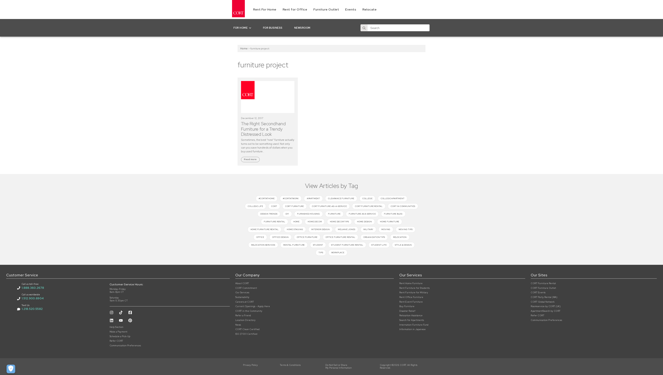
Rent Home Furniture (411, 283)
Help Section (116, 327)
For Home (240, 27)
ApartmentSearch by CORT (545, 311)
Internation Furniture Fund (414, 325)
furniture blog (393, 214)
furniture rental (274, 221)
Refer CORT (116, 341)
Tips (321, 252)
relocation (400, 237)
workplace (337, 252)
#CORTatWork (291, 198)
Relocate (369, 9)
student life (379, 245)
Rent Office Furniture (411, 297)
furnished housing (308, 214)
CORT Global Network (543, 302)
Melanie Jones (346, 229)
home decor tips (339, 221)
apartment (313, 198)
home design (364, 221)
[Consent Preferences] (11, 369)
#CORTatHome (267, 198)
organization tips (374, 237)
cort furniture (294, 206)
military (368, 229)
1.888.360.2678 (33, 288)
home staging (295, 229)
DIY (287, 214)
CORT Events (538, 292)
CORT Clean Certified (247, 329)
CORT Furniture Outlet (543, 288)
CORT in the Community (248, 311)
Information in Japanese (412, 329)
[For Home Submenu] (251, 27)
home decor (315, 221)
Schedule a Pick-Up (120, 336)
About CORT (242, 283)
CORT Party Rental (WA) (544, 297)
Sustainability (242, 297)
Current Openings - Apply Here (252, 306)
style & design (403, 245)
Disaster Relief (407, 311)
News (238, 325)
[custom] (111, 312)
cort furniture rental (369, 206)
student (318, 245)
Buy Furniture (407, 306)
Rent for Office (295, 9)
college (367, 198)
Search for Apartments (411, 320)
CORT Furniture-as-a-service (329, 206)
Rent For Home (264, 9)
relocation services (263, 245)
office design (280, 237)
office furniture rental (340, 237)
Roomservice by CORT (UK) (546, 306)
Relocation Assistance (411, 315)
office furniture (307, 237)
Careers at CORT (244, 302)
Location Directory (245, 320)
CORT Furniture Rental (543, 283)
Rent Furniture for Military (413, 292)
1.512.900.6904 (33, 298)
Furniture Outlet (326, 9)
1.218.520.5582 (32, 309)
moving (385, 229)
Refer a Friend (243, 315)
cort (274, 206)
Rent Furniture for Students (414, 288)
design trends (268, 214)
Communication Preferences (125, 345)
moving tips (406, 229)
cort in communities (403, 206)
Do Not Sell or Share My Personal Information (338, 366)
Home (244, 48)
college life (255, 206)
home (296, 221)
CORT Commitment (246, 288)
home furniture (389, 221)
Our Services (242, 292)
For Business (272, 27)
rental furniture (294, 245)
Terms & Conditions (290, 365)
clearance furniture (341, 198)
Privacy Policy (250, 365)
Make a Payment (118, 331)
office (260, 237)
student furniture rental (347, 245)
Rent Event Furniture (411, 302)
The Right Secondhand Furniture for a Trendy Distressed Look (263, 129)
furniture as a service (362, 214)
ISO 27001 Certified (246, 334)
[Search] (364, 28)
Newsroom (302, 27)
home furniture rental (265, 229)
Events (350, 9)
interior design (320, 229)
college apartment (393, 198)
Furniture (334, 214)
